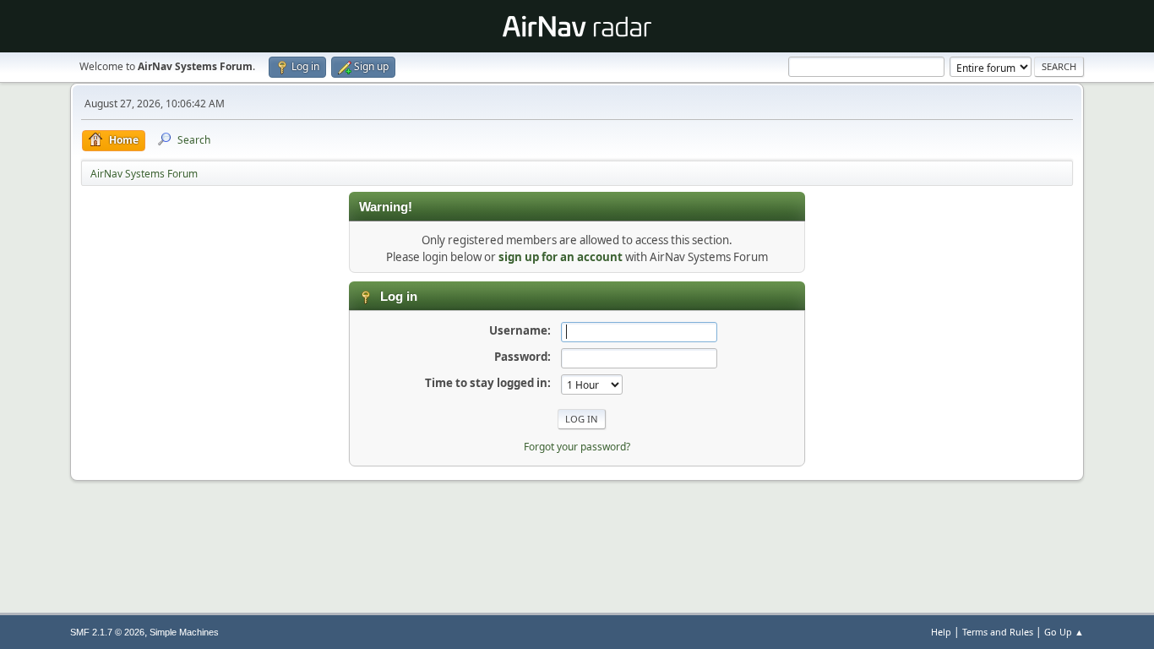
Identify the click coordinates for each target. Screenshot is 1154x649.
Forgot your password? (577, 446)
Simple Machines (184, 632)
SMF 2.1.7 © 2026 (107, 632)
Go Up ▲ (1064, 631)
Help (941, 631)
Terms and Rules (997, 631)
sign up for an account (560, 257)
